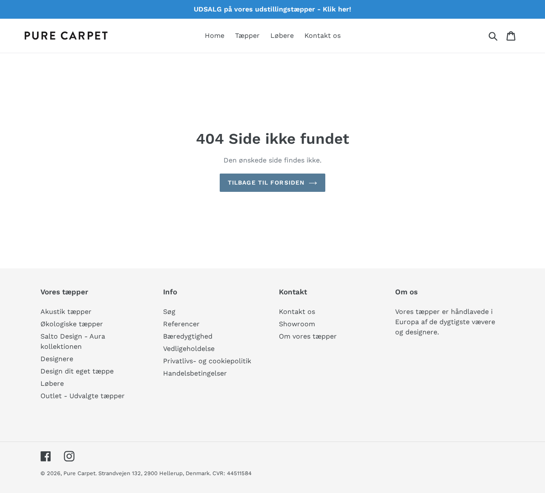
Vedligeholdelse (189, 349)
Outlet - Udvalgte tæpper (82, 396)
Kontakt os (297, 312)
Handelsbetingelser (195, 373)
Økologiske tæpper (71, 324)
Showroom (297, 324)
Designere (56, 359)
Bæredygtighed (187, 336)
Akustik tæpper (66, 312)
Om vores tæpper (308, 336)
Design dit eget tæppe (77, 371)
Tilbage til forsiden (266, 182)
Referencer (181, 324)
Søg (169, 312)
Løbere (52, 383)
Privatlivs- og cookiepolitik (207, 361)
